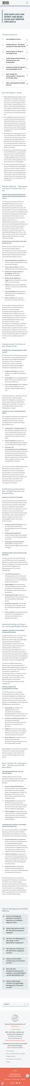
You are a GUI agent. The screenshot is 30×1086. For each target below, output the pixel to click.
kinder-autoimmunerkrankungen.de (15, 1040)
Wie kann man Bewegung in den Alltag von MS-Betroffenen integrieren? (15, 941)
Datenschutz (15, 1079)
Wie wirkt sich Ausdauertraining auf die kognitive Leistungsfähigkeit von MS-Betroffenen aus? (16, 972)
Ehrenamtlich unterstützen (14, 1059)
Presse (8, 1062)
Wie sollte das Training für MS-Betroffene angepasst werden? (15, 951)
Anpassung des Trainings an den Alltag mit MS (14, 52)
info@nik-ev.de (15, 1026)
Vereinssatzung (16, 1029)
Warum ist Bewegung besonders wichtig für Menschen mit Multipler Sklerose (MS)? (14, 919)
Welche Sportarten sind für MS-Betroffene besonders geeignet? (15, 930)
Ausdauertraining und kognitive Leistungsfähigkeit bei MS (16, 68)
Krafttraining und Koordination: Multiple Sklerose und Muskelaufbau (15, 60)
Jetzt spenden (10, 1051)
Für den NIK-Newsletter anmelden (16, 1053)
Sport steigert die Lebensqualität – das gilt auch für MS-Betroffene (15, 76)
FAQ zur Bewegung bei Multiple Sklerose (15, 84)
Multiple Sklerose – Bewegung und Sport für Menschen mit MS (16, 45)
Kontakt (23, 1079)
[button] (2, 1083)
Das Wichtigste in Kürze (13, 39)
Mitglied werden (11, 1056)
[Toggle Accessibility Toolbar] (27, 1075)
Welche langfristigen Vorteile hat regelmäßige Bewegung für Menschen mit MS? (14, 984)
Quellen (6, 1004)
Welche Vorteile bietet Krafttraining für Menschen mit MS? (15, 961)
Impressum (7, 1079)
